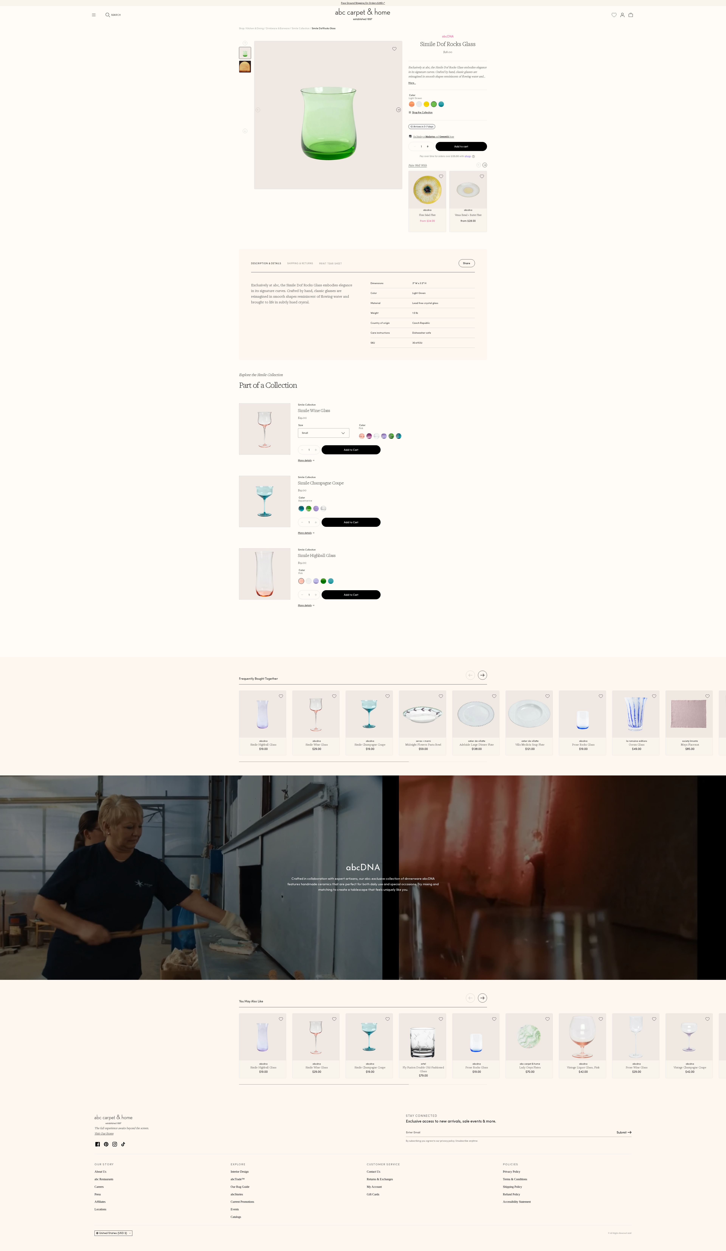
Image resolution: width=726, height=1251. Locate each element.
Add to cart (461, 146)
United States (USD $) (113, 1233)
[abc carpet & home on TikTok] (123, 1143)
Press (98, 1194)
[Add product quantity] (302, 449)
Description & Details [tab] (266, 263)
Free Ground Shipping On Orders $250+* (363, 3)
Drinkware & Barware (278, 28)
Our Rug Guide (240, 1186)
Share (466, 263)
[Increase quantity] (427, 146)
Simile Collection (300, 28)
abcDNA (448, 36)
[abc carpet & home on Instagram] (114, 1143)
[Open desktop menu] (94, 15)
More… (412, 82)
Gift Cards (373, 1194)
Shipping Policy (512, 1186)
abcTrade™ (238, 1179)
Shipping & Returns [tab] (300, 263)
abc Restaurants (104, 1179)
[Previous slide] (245, 43)
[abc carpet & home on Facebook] (97, 1143)
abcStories (237, 1194)
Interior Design (240, 1171)
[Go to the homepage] (363, 18)
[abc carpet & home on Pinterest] (106, 1143)
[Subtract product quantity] (316, 449)
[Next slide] (245, 131)
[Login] (622, 15)
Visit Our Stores (104, 1133)
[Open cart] (630, 15)
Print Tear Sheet (330, 263)
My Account (374, 1186)
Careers (99, 1186)
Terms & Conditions (515, 1179)
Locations (100, 1209)
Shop (241, 28)
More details (305, 460)
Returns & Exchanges (380, 1179)
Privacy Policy (511, 1171)
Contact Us (373, 1171)
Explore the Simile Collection (261, 374)
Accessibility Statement (517, 1201)
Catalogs (236, 1216)
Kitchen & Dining (255, 28)
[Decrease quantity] (414, 146)
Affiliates (100, 1201)
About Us (100, 1171)
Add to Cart (351, 450)
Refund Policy (511, 1194)
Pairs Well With (417, 165)
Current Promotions (242, 1201)
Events (235, 1209)
